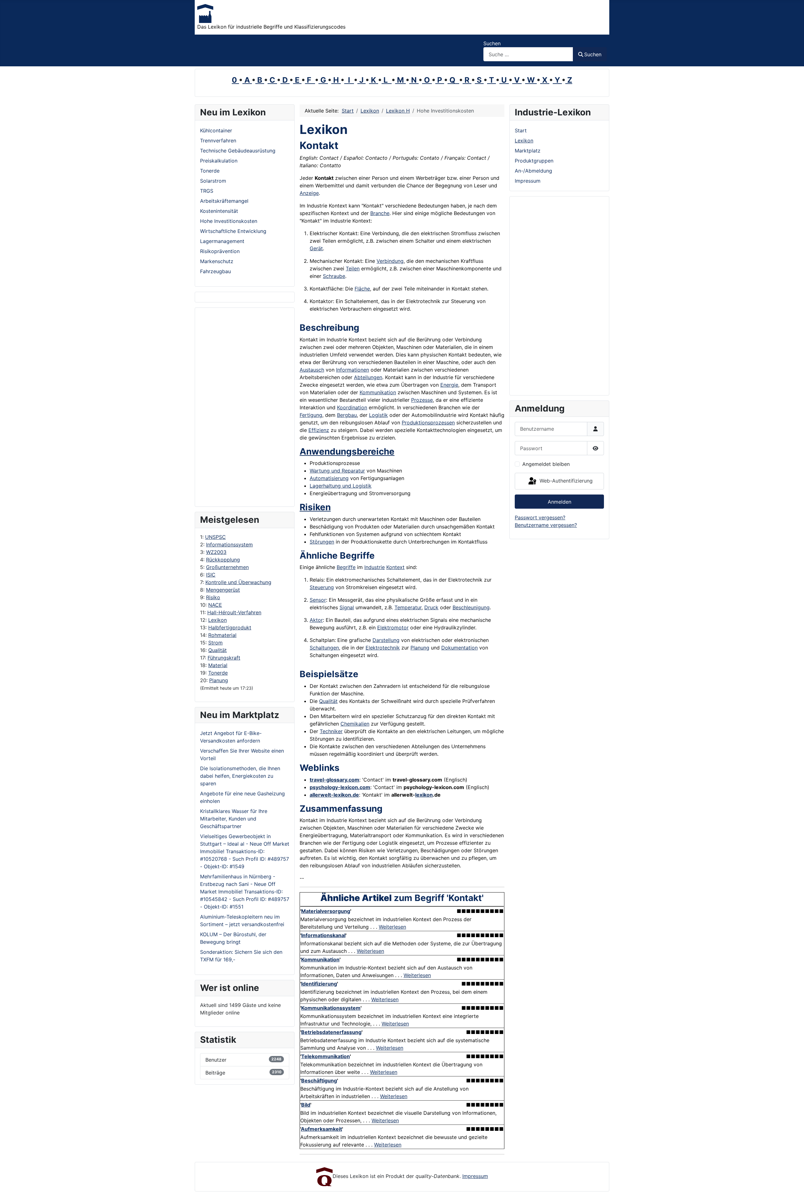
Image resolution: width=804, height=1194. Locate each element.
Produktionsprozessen (428, 422)
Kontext (395, 567)
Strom (215, 642)
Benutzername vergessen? (546, 525)
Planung (218, 680)
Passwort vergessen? (540, 517)
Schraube (334, 276)
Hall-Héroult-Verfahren (234, 612)
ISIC (210, 575)
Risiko (213, 597)
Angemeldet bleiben (546, 464)
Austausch (312, 370)
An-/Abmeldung (533, 171)
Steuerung (322, 587)
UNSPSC (215, 537)
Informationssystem (229, 544)
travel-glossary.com (334, 780)
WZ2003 (216, 552)
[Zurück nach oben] (793, 1182)
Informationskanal (323, 935)
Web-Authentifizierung (565, 481)
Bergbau (347, 415)
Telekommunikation (325, 1056)
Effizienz (318, 430)
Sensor (318, 600)
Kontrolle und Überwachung (238, 582)
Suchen (492, 43)
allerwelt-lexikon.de (334, 795)
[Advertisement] (244, 407)
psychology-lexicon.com (340, 787)
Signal (347, 607)
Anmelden (559, 502)
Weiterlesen (392, 927)
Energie (449, 385)
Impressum (528, 181)
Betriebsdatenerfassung (331, 1032)
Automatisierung (329, 478)
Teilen (353, 268)
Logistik (378, 415)
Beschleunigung (471, 607)
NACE (215, 605)
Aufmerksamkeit (321, 1129)
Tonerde (218, 673)
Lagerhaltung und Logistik (341, 486)
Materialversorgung (325, 911)
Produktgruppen (534, 161)
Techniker (331, 731)
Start (521, 130)
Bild (305, 1105)
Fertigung (311, 415)
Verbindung (390, 261)
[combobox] (528, 54)
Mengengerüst (223, 590)
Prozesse (422, 400)
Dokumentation (459, 647)
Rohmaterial (222, 635)
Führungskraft (224, 658)
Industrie (374, 567)
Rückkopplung (223, 559)
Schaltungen (324, 647)
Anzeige (309, 193)
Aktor (316, 620)
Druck (431, 607)
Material (217, 665)
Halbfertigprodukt (229, 627)
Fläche (362, 288)
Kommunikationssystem (331, 1008)
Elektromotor (393, 627)
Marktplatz (528, 150)
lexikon (424, 795)
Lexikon (217, 620)
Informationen (352, 370)
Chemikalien (354, 724)
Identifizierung (319, 984)
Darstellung (385, 640)
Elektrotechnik (383, 647)
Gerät (316, 248)
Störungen (322, 542)
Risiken (315, 507)
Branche (379, 213)
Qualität (217, 650)
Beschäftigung (319, 1080)
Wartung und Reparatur (337, 470)
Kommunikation (378, 392)
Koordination (352, 407)
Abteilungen (368, 377)
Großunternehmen (227, 567)
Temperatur (407, 607)
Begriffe (346, 567)
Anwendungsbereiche (347, 451)
